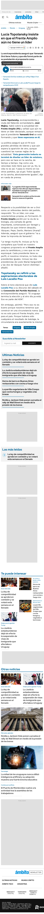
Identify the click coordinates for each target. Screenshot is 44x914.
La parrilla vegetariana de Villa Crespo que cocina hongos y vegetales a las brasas (20, 392)
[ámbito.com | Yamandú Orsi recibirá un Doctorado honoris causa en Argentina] (6, 198)
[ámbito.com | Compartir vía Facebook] (30, 48)
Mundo (12, 28)
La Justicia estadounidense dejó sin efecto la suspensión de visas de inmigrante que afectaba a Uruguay (19, 373)
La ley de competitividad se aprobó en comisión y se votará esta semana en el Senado (21, 362)
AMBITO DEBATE (33, 892)
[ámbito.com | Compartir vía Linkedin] (36, 48)
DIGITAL (11, 892)
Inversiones (18, 12)
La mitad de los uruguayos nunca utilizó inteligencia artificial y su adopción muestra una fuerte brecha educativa (20, 777)
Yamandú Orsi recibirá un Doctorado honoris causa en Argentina (26, 197)
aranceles (28, 12)
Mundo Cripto (32, 23)
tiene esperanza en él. (29, 137)
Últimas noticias (15, 23)
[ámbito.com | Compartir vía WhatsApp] (28, 48)
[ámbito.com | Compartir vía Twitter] (33, 48)
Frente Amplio (30, 327)
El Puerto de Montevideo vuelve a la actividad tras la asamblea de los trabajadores (18, 791)
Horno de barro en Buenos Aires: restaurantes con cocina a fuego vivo (20, 382)
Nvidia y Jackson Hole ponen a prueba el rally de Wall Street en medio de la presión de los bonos (21, 402)
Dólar (36, 12)
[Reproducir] (6, 69)
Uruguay (22, 28)
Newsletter (39, 22)
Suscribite (32, 343)
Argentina (22, 884)
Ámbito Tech (7, 884)
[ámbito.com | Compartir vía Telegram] (38, 48)
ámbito (3, 28)
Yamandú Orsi (7, 332)
